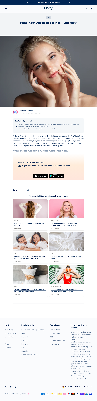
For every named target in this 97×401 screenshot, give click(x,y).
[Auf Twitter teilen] (28, 190)
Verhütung (9, 330)
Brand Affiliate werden (30, 355)
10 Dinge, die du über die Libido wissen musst (66, 257)
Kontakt (24, 344)
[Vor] (69, 2)
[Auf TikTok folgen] (15, 387)
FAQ (23, 333)
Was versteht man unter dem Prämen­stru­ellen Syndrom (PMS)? (29, 290)
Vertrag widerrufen (57, 340)
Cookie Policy (55, 333)
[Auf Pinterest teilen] (32, 190)
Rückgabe (25, 337)
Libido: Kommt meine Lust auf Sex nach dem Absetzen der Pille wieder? (29, 257)
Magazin (24, 351)
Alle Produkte (10, 337)
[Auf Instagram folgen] (6, 387)
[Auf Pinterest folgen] (10, 387)
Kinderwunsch (10, 333)
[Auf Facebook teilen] (24, 190)
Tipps (48, 17)
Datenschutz (55, 330)
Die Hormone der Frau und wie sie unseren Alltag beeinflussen (64, 290)
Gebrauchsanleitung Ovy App (32, 330)
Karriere (24, 340)
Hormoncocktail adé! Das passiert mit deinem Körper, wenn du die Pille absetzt (66, 224)
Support (8, 348)
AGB (51, 337)
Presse (23, 348)
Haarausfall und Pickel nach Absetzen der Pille (29, 224)
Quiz (6, 340)
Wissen (7, 344)
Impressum (54, 344)
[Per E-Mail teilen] (36, 190)
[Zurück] (27, 2)
